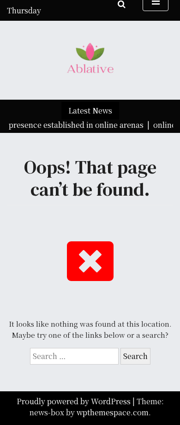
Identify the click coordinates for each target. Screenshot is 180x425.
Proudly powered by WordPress (74, 401)
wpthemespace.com (113, 412)
